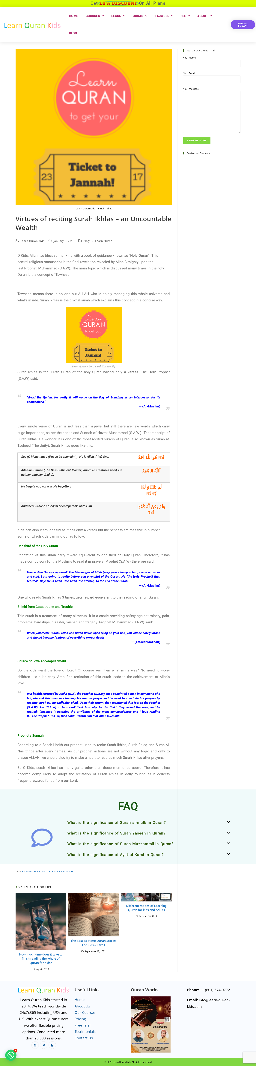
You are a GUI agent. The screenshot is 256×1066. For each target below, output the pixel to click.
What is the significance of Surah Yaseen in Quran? (116, 833)
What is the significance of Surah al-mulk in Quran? (116, 822)
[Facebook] (35, 1045)
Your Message (191, 89)
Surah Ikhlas (29, 871)
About (202, 16)
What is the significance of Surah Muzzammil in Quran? (120, 844)
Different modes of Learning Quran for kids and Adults (146, 908)
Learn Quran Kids (33, 241)
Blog (73, 33)
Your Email (189, 73)
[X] (52, 1045)
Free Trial (83, 1025)
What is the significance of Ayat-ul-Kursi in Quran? (115, 854)
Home (73, 16)
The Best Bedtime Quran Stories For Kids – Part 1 (93, 943)
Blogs (87, 241)
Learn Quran (103, 241)
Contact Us (84, 1038)
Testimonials (85, 1031)
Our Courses (85, 1012)
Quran (138, 16)
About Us (82, 1006)
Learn (116, 16)
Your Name (189, 57)
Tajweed (162, 16)
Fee (183, 16)
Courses (93, 16)
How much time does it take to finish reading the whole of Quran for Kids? (41, 958)
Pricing (80, 1018)
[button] (148, 822)
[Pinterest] (43, 1045)
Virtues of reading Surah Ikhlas (55, 871)
